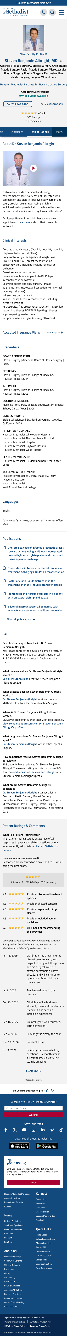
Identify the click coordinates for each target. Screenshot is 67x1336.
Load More (33, 1071)
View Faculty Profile (32, 54)
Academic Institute (12, 1198)
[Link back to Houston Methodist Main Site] (16, 12)
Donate (33, 1182)
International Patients (13, 1202)
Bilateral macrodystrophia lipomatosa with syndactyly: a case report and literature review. (36, 608)
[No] (52, 1091)
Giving (7, 1273)
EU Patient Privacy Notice (14, 1326)
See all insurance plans (16, 679)
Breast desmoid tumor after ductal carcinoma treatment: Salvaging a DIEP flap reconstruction (36, 570)
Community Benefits (13, 1260)
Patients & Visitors (12, 1221)
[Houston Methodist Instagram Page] (33, 1130)
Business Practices (12, 1294)
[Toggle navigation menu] (61, 12)
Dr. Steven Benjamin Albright (20, 699)
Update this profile (33, 1079)
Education (8, 1233)
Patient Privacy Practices (14, 1321)
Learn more (25, 222)
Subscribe (33, 1114)
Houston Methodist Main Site (33, 3)
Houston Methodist (12, 1256)
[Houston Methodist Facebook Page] (6, 1130)
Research (8, 1237)
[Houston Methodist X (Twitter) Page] (15, 1130)
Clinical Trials (41, 1259)
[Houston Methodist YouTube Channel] (24, 1130)
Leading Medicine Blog (45, 1215)
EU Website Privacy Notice (41, 1321)
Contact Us (41, 1199)
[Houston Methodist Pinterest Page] (52, 1130)
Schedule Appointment (45, 1239)
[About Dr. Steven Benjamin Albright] (33, 168)
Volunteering (9, 1277)
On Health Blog (42, 1211)
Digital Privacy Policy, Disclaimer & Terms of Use (24, 1317)
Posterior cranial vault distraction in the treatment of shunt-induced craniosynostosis (35, 583)
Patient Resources (44, 1255)
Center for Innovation (13, 1298)
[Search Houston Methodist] (52, 12)
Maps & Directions (44, 1243)
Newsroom (41, 1207)
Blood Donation (10, 1306)
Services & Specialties (14, 1225)
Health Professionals (13, 1229)
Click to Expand (53, 332)
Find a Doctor (41, 1234)
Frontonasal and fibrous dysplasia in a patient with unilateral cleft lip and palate (35, 595)
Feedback (40, 1220)
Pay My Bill (41, 1247)
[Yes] (47, 1091)
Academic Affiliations (13, 1289)
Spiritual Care (10, 1281)
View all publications (19, 619)
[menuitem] (33, 3)
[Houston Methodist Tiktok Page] (61, 1130)
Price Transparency (44, 1268)
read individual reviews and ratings (33, 772)
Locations (8, 1241)
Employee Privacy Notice (40, 1326)
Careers (7, 1206)
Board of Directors (12, 1285)
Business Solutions (44, 1263)
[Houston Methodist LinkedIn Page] (43, 1130)
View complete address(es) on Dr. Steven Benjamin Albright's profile (33, 725)
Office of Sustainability (14, 1302)
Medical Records (43, 1251)
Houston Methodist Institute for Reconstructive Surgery (33, 84)
